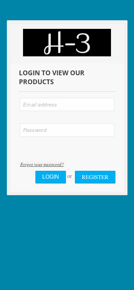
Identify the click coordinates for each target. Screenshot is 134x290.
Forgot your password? (42, 164)
